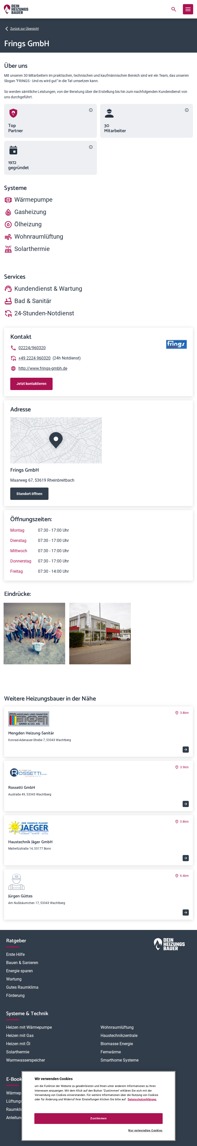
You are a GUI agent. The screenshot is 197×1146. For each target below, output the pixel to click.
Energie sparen (19, 970)
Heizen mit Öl (18, 1043)
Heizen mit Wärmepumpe (29, 1027)
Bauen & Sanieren (22, 962)
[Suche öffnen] (174, 9)
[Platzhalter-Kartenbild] (98, 440)
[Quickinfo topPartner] (91, 110)
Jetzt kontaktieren (31, 384)
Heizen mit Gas (20, 1035)
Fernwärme (111, 1052)
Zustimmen (98, 1118)
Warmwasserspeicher (25, 1060)
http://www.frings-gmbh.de (42, 368)
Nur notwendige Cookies (145, 1130)
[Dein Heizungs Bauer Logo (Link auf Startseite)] (16, 9)
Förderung (15, 995)
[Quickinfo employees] (187, 110)
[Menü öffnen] (188, 9)
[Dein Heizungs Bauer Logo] (169, 945)
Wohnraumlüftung (117, 1027)
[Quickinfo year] (91, 147)
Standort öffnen (29, 494)
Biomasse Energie (117, 1043)
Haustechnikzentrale (119, 1035)
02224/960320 (32, 347)
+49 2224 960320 (34, 358)
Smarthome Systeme (120, 1060)
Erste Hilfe (15, 954)
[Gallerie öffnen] (34, 633)
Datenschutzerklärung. (142, 1099)
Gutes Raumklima (22, 987)
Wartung (14, 979)
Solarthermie (17, 1052)
